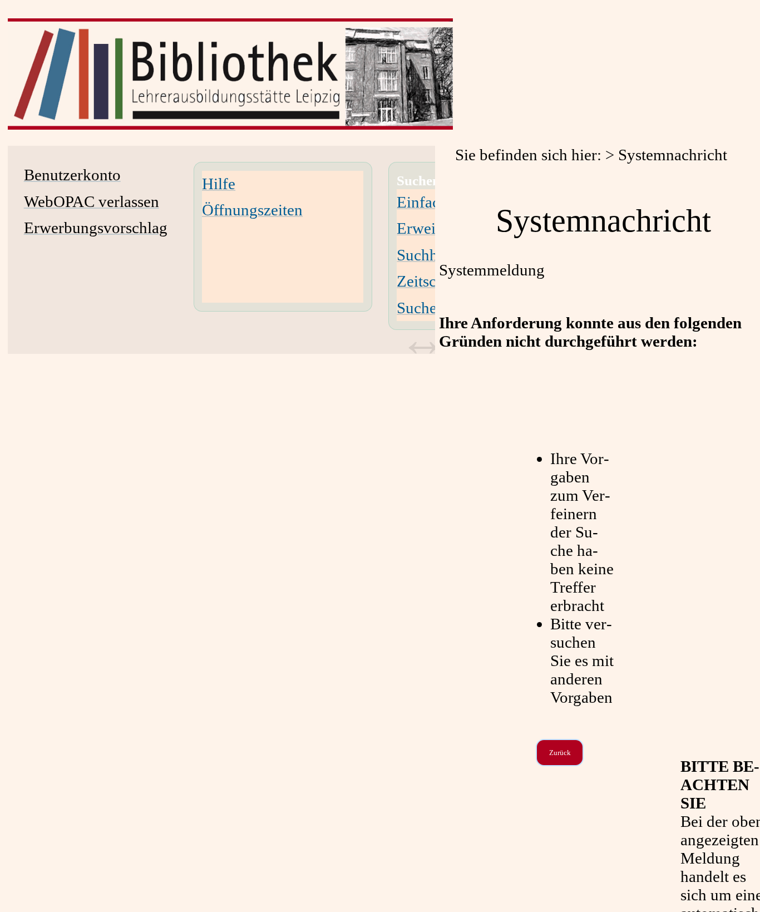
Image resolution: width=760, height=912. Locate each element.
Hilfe (218, 184)
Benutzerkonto (72, 175)
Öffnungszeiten (252, 210)
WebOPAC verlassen (91, 201)
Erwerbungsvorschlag (95, 227)
